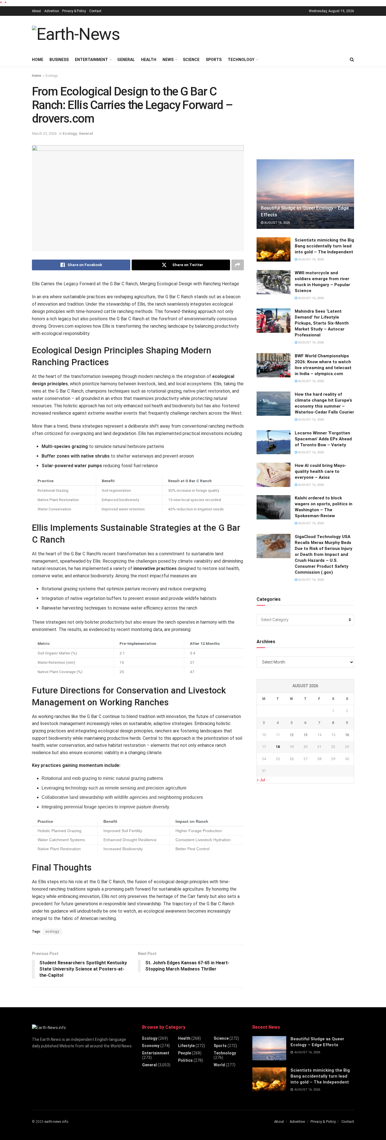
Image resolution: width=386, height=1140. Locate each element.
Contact (95, 11)
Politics (185, 1060)
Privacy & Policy (74, 11)
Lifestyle (186, 1045)
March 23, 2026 (44, 133)
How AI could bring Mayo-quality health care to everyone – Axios (320, 471)
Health (148, 59)
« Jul (261, 780)
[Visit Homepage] (76, 34)
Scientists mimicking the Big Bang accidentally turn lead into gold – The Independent (324, 246)
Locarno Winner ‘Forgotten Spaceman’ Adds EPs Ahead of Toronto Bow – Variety (323, 438)
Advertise (51, 11)
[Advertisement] (251, 33)
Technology (241, 59)
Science (191, 59)
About (36, 11)
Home (37, 59)
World (219, 1065)
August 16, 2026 (276, 223)
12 (292, 735)
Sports (214, 59)
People (184, 1053)
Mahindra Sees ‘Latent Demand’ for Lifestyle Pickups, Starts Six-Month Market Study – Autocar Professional (322, 323)
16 (347, 735)
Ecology (51, 76)
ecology (52, 932)
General (126, 59)
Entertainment (91, 59)
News (168, 59)
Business (59, 59)
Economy (150, 1045)
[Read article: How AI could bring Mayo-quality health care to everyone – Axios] (273, 475)
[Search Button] (352, 60)
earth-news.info (56, 1122)
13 (305, 735)
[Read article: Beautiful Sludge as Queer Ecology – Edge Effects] (305, 194)
